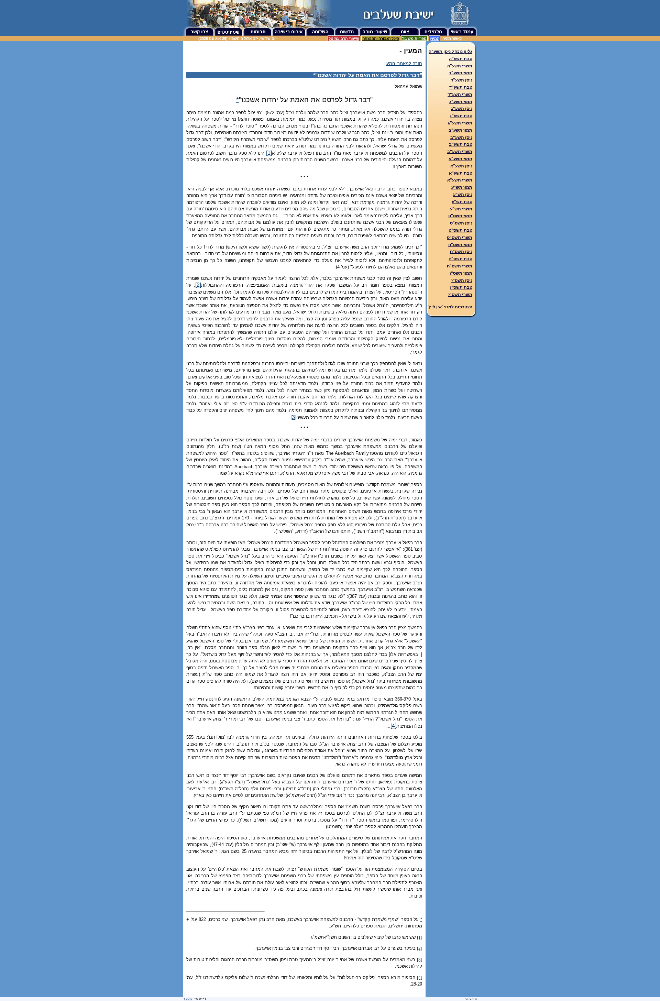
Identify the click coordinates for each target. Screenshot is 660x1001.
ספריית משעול (414, 38)
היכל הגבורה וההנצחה (380, 38)
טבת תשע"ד (460, 87)
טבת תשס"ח (460, 258)
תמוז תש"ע (461, 187)
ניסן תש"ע (462, 194)
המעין (434, 38)
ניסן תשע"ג (461, 108)
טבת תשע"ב (460, 144)
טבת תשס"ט (460, 230)
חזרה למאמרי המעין (403, 63)
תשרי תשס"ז (460, 294)
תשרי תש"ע (461, 209)
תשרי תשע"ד (460, 94)
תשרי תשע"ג (460, 123)
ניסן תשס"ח (461, 251)
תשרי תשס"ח (459, 266)
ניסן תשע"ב (461, 137)
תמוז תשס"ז (461, 273)
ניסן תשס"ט (461, 223)
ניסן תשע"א (461, 166)
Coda (188, 999)
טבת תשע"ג (461, 115)
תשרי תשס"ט (459, 237)
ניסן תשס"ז (461, 280)
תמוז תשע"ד (460, 72)
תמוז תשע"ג (460, 101)
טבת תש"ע (462, 201)
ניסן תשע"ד (461, 80)
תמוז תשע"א (460, 158)
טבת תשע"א (460, 173)
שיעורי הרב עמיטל (344, 38)
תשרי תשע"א (459, 180)
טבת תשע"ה (460, 58)
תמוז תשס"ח (460, 244)
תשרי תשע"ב (459, 151)
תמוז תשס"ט (460, 215)
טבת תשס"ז (461, 287)
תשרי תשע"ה (459, 66)
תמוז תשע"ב (460, 130)
